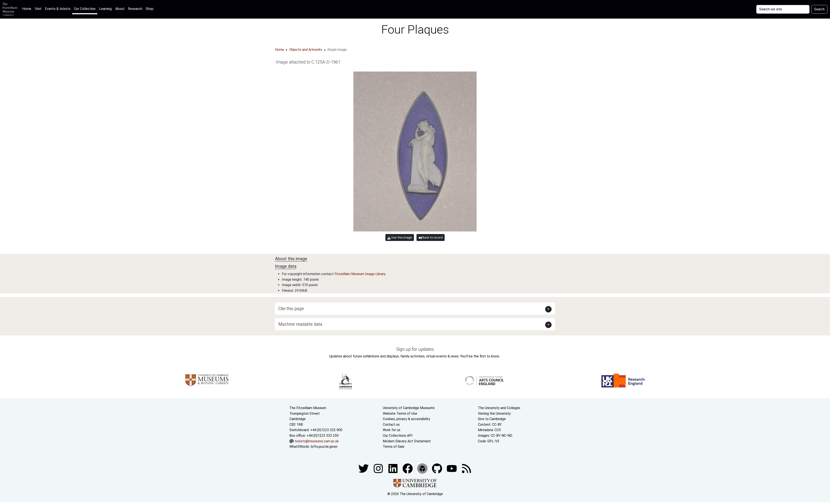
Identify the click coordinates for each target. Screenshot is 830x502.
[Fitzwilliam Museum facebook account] (393, 468)
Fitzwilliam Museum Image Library (360, 274)
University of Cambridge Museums (409, 408)
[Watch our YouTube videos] (452, 468)
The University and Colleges (499, 408)
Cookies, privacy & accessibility (406, 419)
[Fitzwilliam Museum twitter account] (364, 468)
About (119, 9)
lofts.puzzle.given (324, 447)
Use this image (401, 237)
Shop (149, 9)
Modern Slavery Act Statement (407, 441)
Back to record (432, 237)
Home (27, 8)
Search (819, 9)
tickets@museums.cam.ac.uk (317, 441)
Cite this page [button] (291, 308)
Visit (38, 9)
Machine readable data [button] (300, 324)
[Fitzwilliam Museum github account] (437, 468)
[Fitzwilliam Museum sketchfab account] (422, 468)
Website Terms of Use (400, 413)
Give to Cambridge (492, 419)
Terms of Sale (393, 447)
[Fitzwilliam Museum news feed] (466, 468)
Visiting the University (494, 413)
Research (135, 9)
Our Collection (85, 9)
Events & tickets (57, 9)
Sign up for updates (415, 349)
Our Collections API (398, 435)
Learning (105, 9)
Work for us (391, 430)
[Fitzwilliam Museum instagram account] (378, 468)
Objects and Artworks (305, 50)
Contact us (391, 424)
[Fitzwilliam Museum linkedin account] (408, 468)
